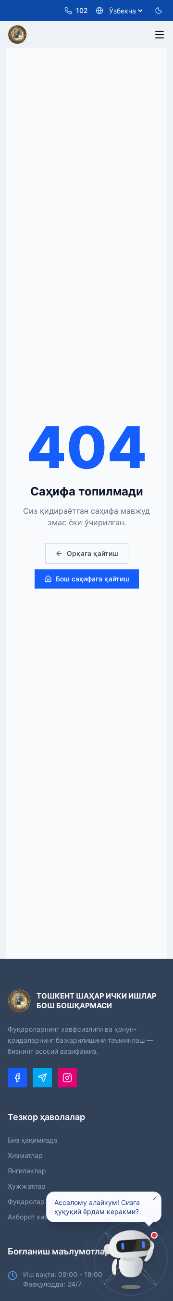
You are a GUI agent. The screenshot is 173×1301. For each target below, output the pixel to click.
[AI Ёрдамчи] (130, 1258)
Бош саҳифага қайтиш (92, 579)
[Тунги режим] (158, 10)
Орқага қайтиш (92, 553)
